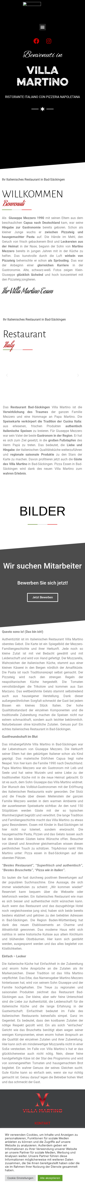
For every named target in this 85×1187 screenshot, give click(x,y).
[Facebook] (36, 41)
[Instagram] (49, 41)
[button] (42, 27)
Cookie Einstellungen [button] (20, 1178)
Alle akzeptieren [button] (50, 1178)
